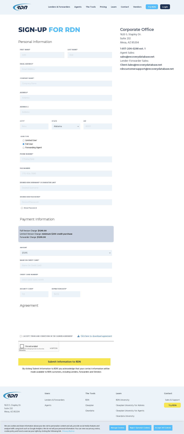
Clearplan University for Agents (130, 411)
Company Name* (27, 78)
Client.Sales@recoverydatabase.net (141, 65)
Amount (23, 247)
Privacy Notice (68, 431)
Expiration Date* (59, 289)
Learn (114, 7)
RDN (87, 400)
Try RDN (152, 7)
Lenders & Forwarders (59, 7)
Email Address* (26, 64)
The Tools (91, 7)
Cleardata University (125, 416)
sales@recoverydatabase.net (137, 57)
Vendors (137, 7)
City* (22, 121)
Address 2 (24, 107)
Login (165, 7)
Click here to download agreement (96, 336)
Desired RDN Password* (30, 197)
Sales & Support (172, 400)
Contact (125, 7)
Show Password (30, 208)
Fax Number (25, 168)
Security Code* (26, 289)
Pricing (103, 7)
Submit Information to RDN (64, 362)
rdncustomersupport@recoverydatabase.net (147, 69)
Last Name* (73, 50)
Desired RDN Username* (38, 182)
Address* (24, 92)
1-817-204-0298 (129, 49)
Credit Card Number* (29, 274)
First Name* (25, 50)
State (54, 121)
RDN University (122, 400)
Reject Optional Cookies (140, 427)
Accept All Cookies (163, 427)
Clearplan (89, 405)
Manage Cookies (117, 427)
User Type (24, 136)
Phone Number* (26, 154)
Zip (85, 121)
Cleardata (89, 411)
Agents (77, 7)
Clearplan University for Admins (130, 405)
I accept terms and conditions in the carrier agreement (48, 336)
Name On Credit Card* (29, 260)
